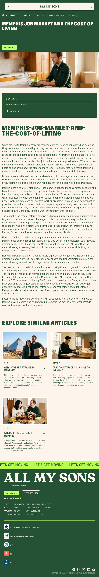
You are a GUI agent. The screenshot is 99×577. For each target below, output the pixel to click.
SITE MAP (18, 514)
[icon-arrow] (44, 368)
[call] (90, 6)
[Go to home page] (3, 15)
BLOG (16, 507)
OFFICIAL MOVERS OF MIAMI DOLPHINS (22, 536)
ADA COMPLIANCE (33, 510)
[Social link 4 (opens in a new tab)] (88, 570)
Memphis (27, 15)
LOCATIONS (8, 514)
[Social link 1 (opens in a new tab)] (73, 570)
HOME (6, 503)
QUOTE (17, 510)
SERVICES (8, 510)
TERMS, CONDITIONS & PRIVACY (38, 507)
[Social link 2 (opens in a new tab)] (78, 570)
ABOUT (6, 507)
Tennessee (14, 15)
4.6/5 (12, 544)
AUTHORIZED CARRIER (35, 514)
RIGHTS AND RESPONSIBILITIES (38, 503)
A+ (11, 562)
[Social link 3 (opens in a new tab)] (83, 570)
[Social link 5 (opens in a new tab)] (93, 570)
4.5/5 (12, 553)
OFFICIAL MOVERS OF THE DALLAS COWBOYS (24, 527)
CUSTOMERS (19, 503)
